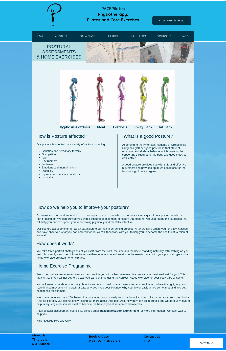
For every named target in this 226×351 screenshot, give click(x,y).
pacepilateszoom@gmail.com (119, 310)
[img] (113, 52)
